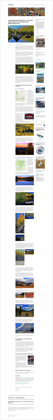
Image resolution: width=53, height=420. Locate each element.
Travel (31, 4)
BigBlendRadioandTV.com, (38, 173)
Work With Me (42, 4)
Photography (35, 4)
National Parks (9, 45)
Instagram (37, 119)
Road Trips (9, 46)
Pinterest (36, 120)
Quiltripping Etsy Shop (41, 109)
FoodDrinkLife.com (38, 172)
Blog (25, 4)
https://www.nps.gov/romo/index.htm (21, 383)
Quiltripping (11, 4)
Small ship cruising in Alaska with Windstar (40, 95)
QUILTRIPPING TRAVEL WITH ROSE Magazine (40, 72)
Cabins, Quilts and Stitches (24, 378)
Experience (27, 4)
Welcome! (22, 4)
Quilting (39, 4)
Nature (12, 45)
